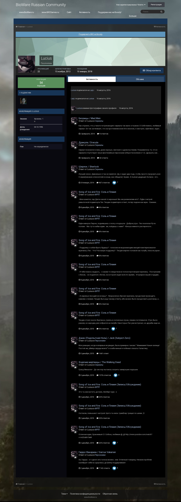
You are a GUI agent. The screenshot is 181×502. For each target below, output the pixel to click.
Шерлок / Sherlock (89, 166)
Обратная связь (110, 494)
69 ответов (103, 207)
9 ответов (103, 134)
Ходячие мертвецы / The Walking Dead (100, 362)
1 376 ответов (104, 375)
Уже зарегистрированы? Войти (130, 5)
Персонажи (100, 341)
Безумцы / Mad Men (90, 118)
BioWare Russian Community (41, 4)
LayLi (92, 90)
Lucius (73, 90)
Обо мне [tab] (140, 79)
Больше (132, 16)
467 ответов (104, 183)
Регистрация (156, 5)
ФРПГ (97, 194)
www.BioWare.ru (26, 12)
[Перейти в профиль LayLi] (23, 101)
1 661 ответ (103, 353)
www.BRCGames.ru (50, 12)
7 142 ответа (104, 468)
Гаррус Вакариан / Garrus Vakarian (97, 452)
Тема (63, 494)
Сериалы (99, 121)
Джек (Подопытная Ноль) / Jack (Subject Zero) (104, 338)
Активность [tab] (92, 79)
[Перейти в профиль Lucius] (73, 108)
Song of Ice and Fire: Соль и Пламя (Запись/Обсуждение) (110, 384)
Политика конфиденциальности (85, 494)
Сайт (69, 12)
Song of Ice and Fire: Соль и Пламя (97, 191)
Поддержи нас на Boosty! (109, 12)
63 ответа (103, 158)
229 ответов (104, 397)
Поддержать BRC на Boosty (90, 34)
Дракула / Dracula (88, 142)
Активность (84, 12)
